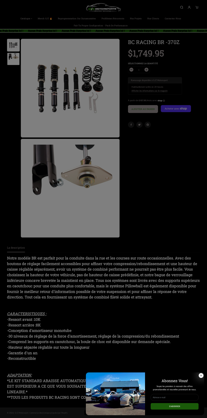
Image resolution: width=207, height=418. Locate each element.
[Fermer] (201, 375)
